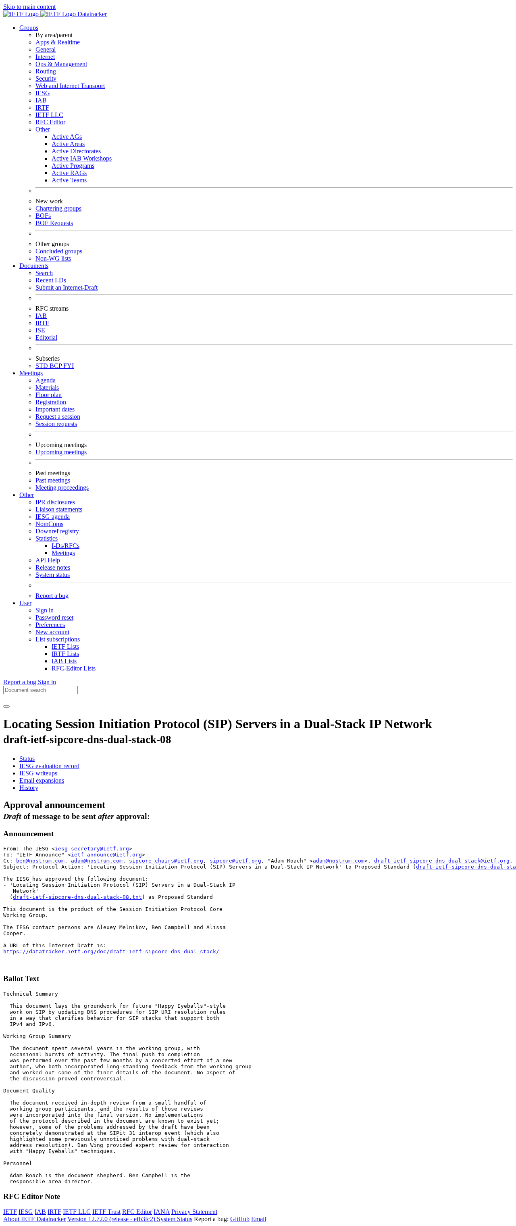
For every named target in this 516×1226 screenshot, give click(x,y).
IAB (41, 100)
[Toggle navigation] (6, 706)
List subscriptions (57, 639)
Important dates (55, 409)
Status (27, 758)
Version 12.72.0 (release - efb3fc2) (112, 1219)
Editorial (46, 337)
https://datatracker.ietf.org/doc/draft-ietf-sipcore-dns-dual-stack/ (111, 951)
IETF (10, 1211)
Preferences (50, 624)
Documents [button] (33, 265)
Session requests (56, 423)
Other (42, 129)
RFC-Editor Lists (74, 668)
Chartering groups (58, 208)
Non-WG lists (53, 258)
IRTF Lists (65, 653)
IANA (162, 1211)
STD (42, 365)
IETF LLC (49, 114)
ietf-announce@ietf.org (106, 855)
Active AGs (67, 136)
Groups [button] (28, 27)
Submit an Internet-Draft (66, 287)
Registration (50, 402)
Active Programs (73, 165)
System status (52, 574)
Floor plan (48, 394)
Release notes (52, 567)
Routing (45, 71)
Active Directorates (76, 151)
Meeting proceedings (62, 487)
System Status (174, 1219)
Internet (45, 56)
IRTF (42, 107)
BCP (56, 365)
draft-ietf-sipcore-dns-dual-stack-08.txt (77, 897)
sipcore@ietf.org (235, 861)
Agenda (45, 380)
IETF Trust (106, 1211)
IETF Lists (65, 646)
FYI (68, 365)
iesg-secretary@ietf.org (92, 849)
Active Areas (68, 143)
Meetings (63, 552)
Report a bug (52, 595)
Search (44, 272)
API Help (47, 560)
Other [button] (26, 494)
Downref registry (57, 531)
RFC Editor (50, 122)
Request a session (57, 416)
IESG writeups (38, 773)
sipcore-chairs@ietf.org (166, 861)
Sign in (44, 610)
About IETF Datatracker (34, 1219)
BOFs (43, 215)
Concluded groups (58, 251)
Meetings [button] (31, 373)
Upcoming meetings (61, 452)
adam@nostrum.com (97, 861)
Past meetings (52, 480)
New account (52, 632)
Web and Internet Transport (70, 85)
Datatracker (91, 13)
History (28, 787)
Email (258, 1219)
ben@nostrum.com (40, 861)
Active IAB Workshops (82, 158)
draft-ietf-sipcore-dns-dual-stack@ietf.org (442, 861)
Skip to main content (29, 6)
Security (45, 78)
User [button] (25, 602)
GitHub (240, 1219)
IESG (42, 93)
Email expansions (41, 780)
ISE (40, 330)
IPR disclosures (55, 502)
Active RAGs (69, 172)
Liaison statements (58, 509)
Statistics (46, 538)
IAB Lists (64, 661)
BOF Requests (54, 222)
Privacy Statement (194, 1211)
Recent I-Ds (50, 280)
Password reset (54, 617)
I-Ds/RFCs (65, 545)
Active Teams (69, 180)
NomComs (49, 523)
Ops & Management (61, 64)
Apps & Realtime (57, 42)
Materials (47, 387)
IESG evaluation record (49, 765)
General (45, 49)
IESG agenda (52, 516)
